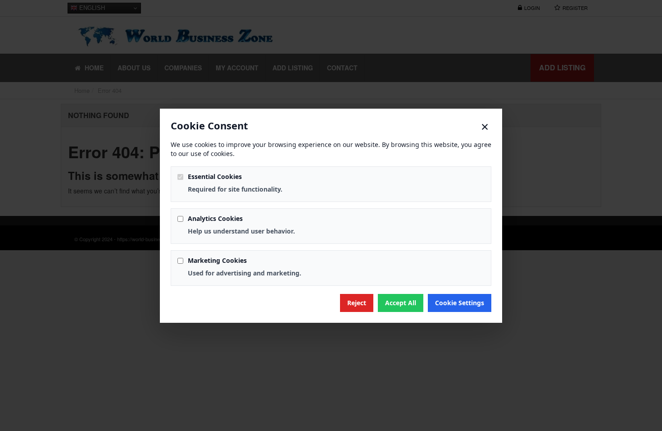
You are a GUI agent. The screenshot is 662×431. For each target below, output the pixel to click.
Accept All (400, 302)
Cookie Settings (459, 302)
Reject (356, 302)
